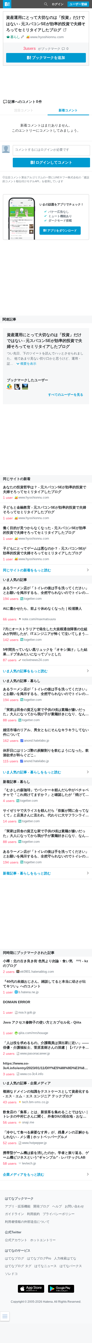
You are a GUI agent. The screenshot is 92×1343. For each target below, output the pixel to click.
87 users (9, 660)
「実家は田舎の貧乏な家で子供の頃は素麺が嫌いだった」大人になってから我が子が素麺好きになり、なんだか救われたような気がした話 (46, 714)
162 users (10, 741)
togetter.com (33, 598)
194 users (10, 599)
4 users (8, 801)
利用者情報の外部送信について (27, 1222)
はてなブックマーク (19, 1198)
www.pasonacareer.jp (35, 1053)
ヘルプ (57, 1206)
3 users (8, 1074)
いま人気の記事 (15, 580)
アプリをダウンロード (62, 230)
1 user (8, 498)
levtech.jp (29, 1163)
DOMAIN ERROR (16, 1002)
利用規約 (33, 1214)
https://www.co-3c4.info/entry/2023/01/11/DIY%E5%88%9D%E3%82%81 (44, 1068)
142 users (10, 640)
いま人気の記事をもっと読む (25, 671)
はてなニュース (45, 1266)
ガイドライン (14, 1214)
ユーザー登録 (78, 4)
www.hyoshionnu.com (47, 37)
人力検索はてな (65, 1258)
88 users (9, 720)
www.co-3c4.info (31, 1074)
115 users (10, 761)
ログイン (58, 4)
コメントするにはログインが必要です (42, 149)
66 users (9, 619)
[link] (9, 387)
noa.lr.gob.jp (27, 1012)
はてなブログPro (39, 1258)
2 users (8, 972)
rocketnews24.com (35, 660)
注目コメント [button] (23, 110)
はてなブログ (14, 1258)
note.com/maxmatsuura (39, 619)
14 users (9, 821)
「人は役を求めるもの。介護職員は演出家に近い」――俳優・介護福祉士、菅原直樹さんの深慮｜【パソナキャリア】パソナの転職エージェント (46, 1047)
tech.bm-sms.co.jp (35, 1102)
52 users (9, 1143)
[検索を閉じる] (46, 4)
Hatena (48, 1301)
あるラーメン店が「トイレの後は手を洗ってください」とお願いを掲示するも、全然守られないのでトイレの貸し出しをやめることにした (46, 592)
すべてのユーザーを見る (65, 394)
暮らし (15, 37)
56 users (9, 1122)
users (30, 48)
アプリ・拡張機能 (17, 1206)
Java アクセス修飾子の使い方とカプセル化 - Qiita (42, 1022)
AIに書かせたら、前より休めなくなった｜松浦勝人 (42, 608)
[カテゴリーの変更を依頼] (23, 37)
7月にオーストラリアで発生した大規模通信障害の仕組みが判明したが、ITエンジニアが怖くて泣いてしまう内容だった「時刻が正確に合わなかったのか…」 (46, 633)
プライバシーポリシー (59, 1214)
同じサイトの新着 (16, 479)
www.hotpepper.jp (34, 1143)
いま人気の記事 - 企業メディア (27, 1083)
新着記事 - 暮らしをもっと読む (27, 873)
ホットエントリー (43, 1240)
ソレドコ (11, 1274)
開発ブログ (41, 1206)
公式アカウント (16, 1240)
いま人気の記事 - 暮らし (21, 681)
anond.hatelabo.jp (36, 740)
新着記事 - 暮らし (16, 782)
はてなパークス (71, 1266)
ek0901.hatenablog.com (37, 971)
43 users (9, 1102)
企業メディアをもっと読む (23, 1174)
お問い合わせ (74, 1206)
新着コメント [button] (68, 110)
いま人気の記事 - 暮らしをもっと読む (32, 772)
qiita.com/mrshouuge (33, 1033)
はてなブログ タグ (18, 1266)
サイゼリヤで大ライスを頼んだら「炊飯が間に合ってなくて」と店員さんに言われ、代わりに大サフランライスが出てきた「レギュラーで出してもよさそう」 (46, 815)
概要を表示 (28, 363)
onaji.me (28, 1122)
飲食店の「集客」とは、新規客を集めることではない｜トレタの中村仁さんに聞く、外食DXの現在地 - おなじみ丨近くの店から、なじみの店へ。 (46, 1116)
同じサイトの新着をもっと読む (27, 570)
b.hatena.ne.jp (28, 992)
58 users (9, 1163)
